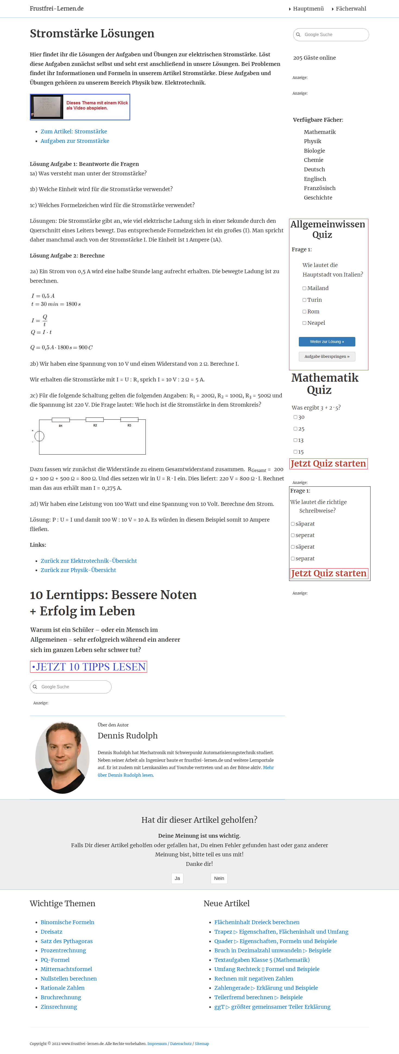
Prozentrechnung (63, 950)
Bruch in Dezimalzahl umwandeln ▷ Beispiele (272, 950)
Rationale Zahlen (63, 988)
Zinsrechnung (59, 1007)
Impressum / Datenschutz (169, 1044)
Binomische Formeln (67, 922)
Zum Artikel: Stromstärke (74, 131)
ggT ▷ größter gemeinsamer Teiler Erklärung (272, 1007)
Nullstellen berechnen (69, 978)
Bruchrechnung (61, 997)
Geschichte (318, 197)
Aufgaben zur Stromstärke (75, 141)
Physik (312, 141)
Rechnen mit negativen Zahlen (253, 978)
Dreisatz (51, 931)
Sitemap (202, 1044)
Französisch (320, 188)
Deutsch (314, 169)
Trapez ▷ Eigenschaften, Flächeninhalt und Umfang (281, 931)
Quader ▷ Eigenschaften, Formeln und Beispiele (275, 941)
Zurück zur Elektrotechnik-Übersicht (89, 561)
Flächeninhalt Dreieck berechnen (257, 922)
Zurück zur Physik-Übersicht (78, 570)
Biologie (314, 150)
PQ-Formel (55, 960)
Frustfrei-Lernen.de (57, 8)
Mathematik (320, 132)
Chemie (313, 160)
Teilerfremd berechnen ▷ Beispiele (258, 997)
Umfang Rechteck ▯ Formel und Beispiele (266, 969)
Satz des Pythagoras (67, 941)
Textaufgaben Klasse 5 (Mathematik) (262, 960)
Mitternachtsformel (66, 969)
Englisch (315, 179)
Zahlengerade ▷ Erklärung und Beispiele (266, 988)
